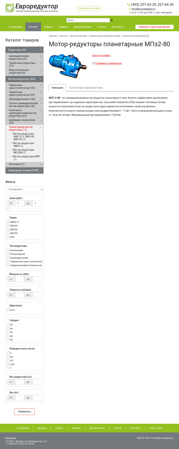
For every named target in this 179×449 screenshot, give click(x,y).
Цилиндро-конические (22, 121)
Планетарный (17, 254)
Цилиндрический (19, 258)
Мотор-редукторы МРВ (26, 158)
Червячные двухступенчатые (22, 93)
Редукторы (17, 49)
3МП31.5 (14, 222)
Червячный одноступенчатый (26, 261)
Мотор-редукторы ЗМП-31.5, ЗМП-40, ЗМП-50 (23, 136)
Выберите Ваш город (89, 8)
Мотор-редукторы (22, 79)
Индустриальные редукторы (19, 71)
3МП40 (13, 226)
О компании (22, 428)
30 (11, 325)
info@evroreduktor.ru (143, 8)
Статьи (117, 428)
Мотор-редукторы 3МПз (23, 144)
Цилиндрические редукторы (19, 57)
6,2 (11, 357)
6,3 (11, 360)
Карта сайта (156, 428)
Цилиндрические (22, 99)
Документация (97, 428)
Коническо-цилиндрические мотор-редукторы (23, 113)
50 (11, 332)
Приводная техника (23, 170)
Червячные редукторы (22, 64)
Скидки (59, 428)
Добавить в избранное (108, 63)
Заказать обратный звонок (154, 26)
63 (11, 340)
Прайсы (76, 428)
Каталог (63, 36)
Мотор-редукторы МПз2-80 (136, 36)
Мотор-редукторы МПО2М (23, 151)
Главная (53, 36)
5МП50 (13, 233)
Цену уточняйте (101, 55)
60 (11, 336)
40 (11, 328)
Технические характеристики (86, 87)
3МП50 (13, 229)
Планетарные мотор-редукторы (21, 128)
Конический (16, 250)
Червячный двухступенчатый (26, 265)
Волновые (16, 164)
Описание (57, 87)
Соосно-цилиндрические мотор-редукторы (23, 104)
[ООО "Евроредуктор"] (31, 7)
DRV (12, 237)
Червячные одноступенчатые (22, 86)
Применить (24, 411)
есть (12, 310)
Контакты (135, 428)
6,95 (12, 364)
